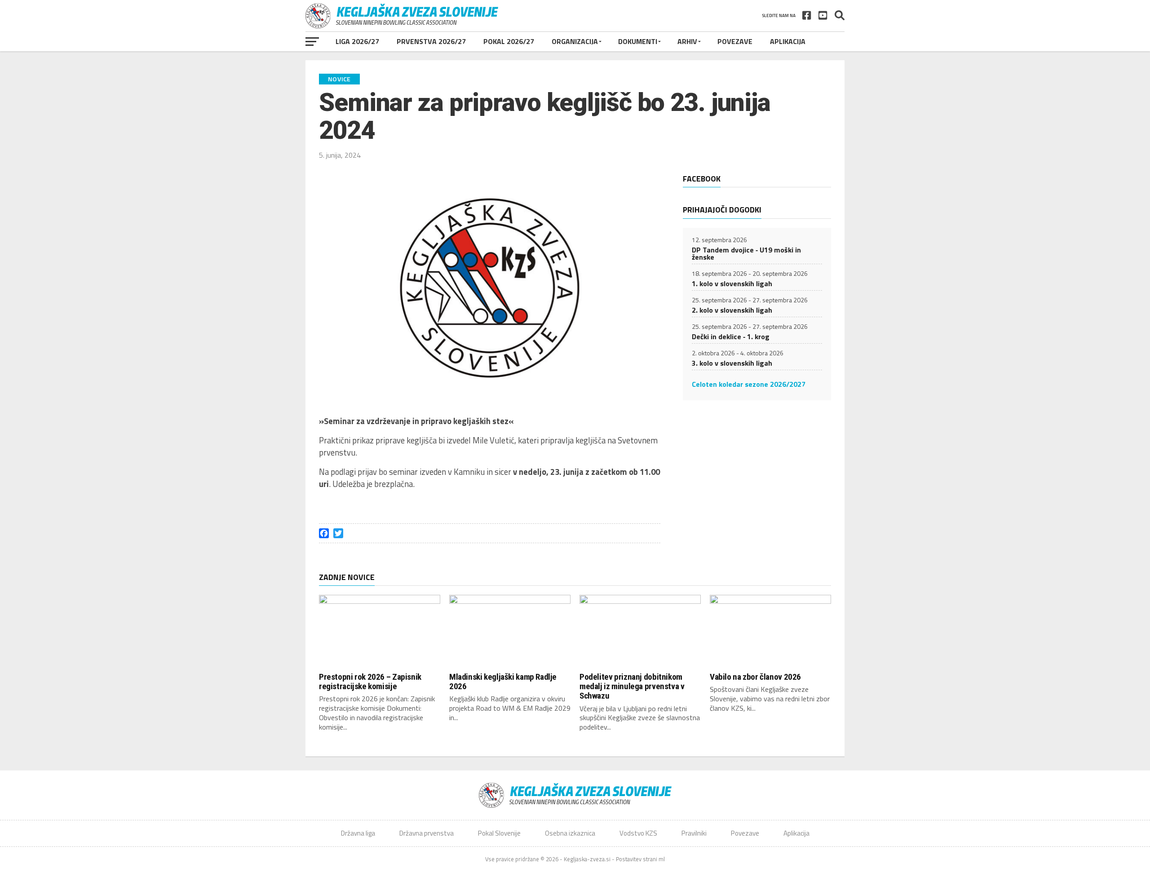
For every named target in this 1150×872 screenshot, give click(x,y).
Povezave (734, 41)
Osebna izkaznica (570, 833)
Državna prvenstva (426, 833)
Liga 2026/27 (357, 41)
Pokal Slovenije (499, 833)
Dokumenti (637, 41)
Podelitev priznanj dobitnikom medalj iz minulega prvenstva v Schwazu (631, 686)
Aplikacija (787, 41)
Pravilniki (694, 833)
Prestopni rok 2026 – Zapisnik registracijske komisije (370, 681)
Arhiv (687, 41)
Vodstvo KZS (638, 833)
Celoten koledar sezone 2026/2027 (748, 384)
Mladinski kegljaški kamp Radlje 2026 (503, 681)
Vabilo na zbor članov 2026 (755, 677)
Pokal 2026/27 (508, 41)
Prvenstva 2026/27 (431, 41)
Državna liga (358, 833)
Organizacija (575, 41)
